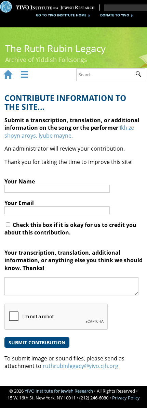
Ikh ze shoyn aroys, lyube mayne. (69, 131)
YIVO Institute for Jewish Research (59, 391)
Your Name (19, 181)
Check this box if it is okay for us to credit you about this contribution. (70, 228)
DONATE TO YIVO (114, 15)
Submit (140, 75)
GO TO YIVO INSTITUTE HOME (61, 15)
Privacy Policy (126, 398)
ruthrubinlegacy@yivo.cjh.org (80, 366)
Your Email (19, 203)
